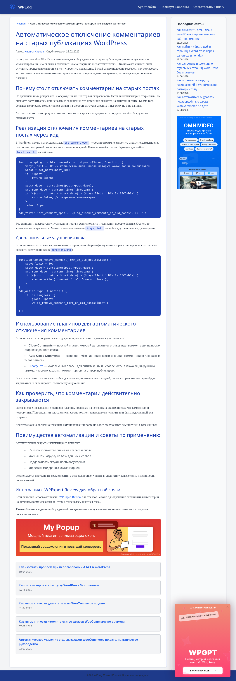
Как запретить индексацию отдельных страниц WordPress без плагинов (197, 68)
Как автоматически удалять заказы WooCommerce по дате (62, 603)
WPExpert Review (70, 497)
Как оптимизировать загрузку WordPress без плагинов (59, 585)
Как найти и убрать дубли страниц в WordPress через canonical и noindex (195, 51)
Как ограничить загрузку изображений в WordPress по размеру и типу (197, 85)
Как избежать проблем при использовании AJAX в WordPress (64, 567)
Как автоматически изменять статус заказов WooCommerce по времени (72, 621)
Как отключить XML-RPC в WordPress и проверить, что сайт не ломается (196, 34)
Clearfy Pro (36, 366)
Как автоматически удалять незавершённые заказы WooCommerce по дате (195, 102)
